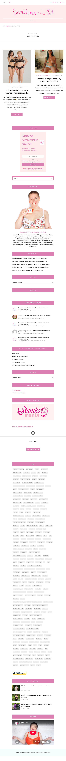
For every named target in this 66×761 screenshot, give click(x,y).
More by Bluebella (30, 578)
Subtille (21, 638)
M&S (48, 562)
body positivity (28, 502)
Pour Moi (27, 605)
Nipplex (47, 582)
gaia (45, 535)
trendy (46, 645)
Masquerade (40, 568)
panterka (38, 588)
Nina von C (39, 582)
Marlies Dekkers (29, 568)
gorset (23, 539)
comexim (28, 512)
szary (46, 638)
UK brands (16, 651)
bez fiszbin (16, 482)
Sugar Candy (30, 638)
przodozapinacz (18, 608)
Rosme (44, 612)
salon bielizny (17, 618)
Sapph (33, 618)
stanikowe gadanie (18, 635)
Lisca (14, 562)
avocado (44, 472)
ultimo (37, 651)
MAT (48, 568)
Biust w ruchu (38, 492)
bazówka (15, 479)
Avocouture (16, 475)
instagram (25, 545)
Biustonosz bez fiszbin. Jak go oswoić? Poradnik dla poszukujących (31, 264)
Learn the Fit (39, 558)
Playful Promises (30, 595)
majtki (23, 565)
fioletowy (47, 532)
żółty (38, 665)
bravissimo (41, 505)
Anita (33, 472)
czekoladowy (36, 515)
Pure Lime (37, 608)
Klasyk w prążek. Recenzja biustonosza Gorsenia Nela (27, 270)
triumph (15, 648)
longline (21, 562)
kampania (40, 545)
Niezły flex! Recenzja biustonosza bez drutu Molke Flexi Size (29, 261)
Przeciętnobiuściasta (17, 359)
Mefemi (33, 572)
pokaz (22, 598)
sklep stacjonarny (18, 628)
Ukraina (24, 651)
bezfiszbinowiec (27, 482)
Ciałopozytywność (14, 86)
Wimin (47, 655)
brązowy (15, 509)
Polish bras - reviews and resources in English (27, 602)
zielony (15, 665)
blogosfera (16, 499)
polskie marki (48, 602)
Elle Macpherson (32, 525)
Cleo (21, 512)
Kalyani (33, 545)
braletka (16, 505)
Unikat (44, 651)
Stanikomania (21, 307)
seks (33, 622)
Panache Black (37, 585)
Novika (15, 585)
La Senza (30, 558)
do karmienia (40, 519)
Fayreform (30, 532)
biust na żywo (17, 492)
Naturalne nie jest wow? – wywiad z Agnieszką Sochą (17, 91)
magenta (15, 565)
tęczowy (32, 648)
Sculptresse (25, 622)
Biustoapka (27, 492)
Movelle (48, 578)
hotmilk (49, 542)
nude (21, 585)
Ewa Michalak (41, 529)
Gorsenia (16, 539)
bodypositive (17, 502)
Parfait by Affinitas (19, 592)
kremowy (46, 555)
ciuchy (15, 512)
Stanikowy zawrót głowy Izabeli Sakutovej (23, 365)
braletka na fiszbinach (28, 505)
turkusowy (24, 648)
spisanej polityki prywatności (34, 170)
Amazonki (26, 472)
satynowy (41, 618)
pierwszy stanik (18, 595)
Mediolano (25, 572)
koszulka (38, 555)
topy (40, 645)
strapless (48, 635)
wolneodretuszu (18, 658)
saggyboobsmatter (36, 615)
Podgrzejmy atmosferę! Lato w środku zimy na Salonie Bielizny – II (31, 267)
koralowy (24, 552)
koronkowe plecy (34, 552)
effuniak (15, 525)
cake (22, 509)
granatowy (46, 539)
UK (46, 648)
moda (14, 578)
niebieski (31, 582)
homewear (41, 542)
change (28, 509)
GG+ (50, 535)
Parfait (45, 588)
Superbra (39, 638)
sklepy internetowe (33, 628)
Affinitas (44, 469)
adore (37, 469)
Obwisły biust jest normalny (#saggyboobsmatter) (49, 79)
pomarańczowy (17, 605)
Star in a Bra (31, 635)
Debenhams (22, 519)
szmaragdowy (34, 641)
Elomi (41, 525)
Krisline (15, 558)
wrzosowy (48, 658)
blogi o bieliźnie (38, 495)
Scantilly (16, 622)
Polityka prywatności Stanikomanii (22, 426)
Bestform (41, 479)
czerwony (46, 515)
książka (23, 558)
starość (39, 635)
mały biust (16, 572)
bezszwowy (40, 485)
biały (14, 489)
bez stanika (30, 485)
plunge (40, 595)
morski (41, 578)
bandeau (35, 475)
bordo (37, 502)
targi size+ (22, 645)
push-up (45, 608)
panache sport (17, 588)
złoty (32, 665)
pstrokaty (29, 608)
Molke (21, 578)
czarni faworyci (18, 515)
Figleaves (38, 532)
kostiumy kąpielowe (19, 555)
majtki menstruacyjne (34, 565)
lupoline (38, 562)
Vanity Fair (27, 655)
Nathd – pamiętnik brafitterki (20, 356)
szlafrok (24, 641)
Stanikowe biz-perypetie (18, 362)
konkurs (15, 552)
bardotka (43, 475)
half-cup (15, 542)
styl (14, 638)
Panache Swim (28, 588)
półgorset (16, 612)
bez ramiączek (39, 482)
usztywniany (17, 655)
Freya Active (30, 535)
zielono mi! (44, 661)
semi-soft (39, 622)
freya (22, 535)
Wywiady (24, 86)
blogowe (25, 499)
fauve (22, 532)
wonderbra (29, 658)
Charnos (35, 509)
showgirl (28, 625)
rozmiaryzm (16, 615)
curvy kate (36, 512)
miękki (45, 575)
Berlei (34, 479)
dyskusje (30, 522)
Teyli (29, 645)
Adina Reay (29, 469)
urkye (50, 651)
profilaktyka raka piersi (40, 605)
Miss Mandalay (36, 575)
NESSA (24, 582)
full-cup (39, 535)
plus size (47, 595)
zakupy (15, 661)
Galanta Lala (15, 353)
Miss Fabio (16, 575)
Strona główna (7, 26)
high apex (32, 542)
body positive (43, 499)
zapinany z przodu (25, 661)
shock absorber (18, 625)
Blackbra (27, 495)
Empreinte (49, 525)
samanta (27, 618)
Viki (34, 655)
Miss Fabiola (25, 575)
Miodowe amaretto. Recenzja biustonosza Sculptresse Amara (29, 258)
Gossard (38, 539)
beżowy (48, 485)
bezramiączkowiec (18, 485)
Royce (50, 612)
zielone (36, 661)
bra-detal (45, 502)
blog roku (34, 499)
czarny (28, 515)
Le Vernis (48, 558)
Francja (15, 535)
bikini (32, 489)
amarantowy (17, 472)
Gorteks (30, 539)
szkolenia (16, 641)
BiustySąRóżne (17, 495)
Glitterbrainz (32, 752)
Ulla (30, 651)
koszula (30, 555)
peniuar (30, 592)
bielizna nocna (23, 489)
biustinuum (40, 489)
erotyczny (23, 529)
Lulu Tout (30, 562)
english (15, 529)
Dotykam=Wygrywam (19, 522)
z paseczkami (24, 665)
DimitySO (31, 519)
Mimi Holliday (42, 572)
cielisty (43, 509)
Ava (39, 472)
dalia (14, 519)
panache (28, 585)
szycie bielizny (45, 641)
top (35, 645)
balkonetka (26, 475)
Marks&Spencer (17, 568)
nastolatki (16, 582)
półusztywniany (27, 612)
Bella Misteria (25, 479)
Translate (23, 392)
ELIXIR (22, 525)
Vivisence (40, 655)
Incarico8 (16, 545)
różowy (25, 615)
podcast (15, 598)
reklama (36, 612)
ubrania (40, 648)
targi (14, 645)
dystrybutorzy (40, 522)
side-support (37, 625)
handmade (24, 542)
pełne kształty (39, 592)
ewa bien (31, 529)
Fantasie (15, 532)
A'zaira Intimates (18, 469)
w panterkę (38, 658)
